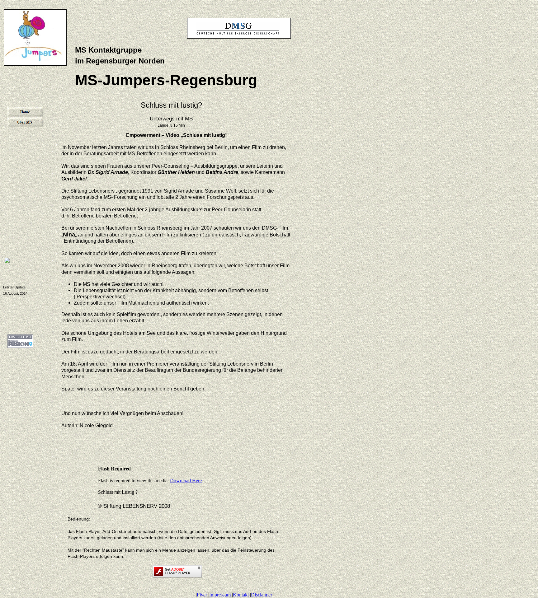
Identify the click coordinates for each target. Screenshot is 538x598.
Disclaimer (261, 594)
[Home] (25, 112)
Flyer (202, 594)
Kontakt (241, 594)
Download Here (186, 480)
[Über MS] (25, 122)
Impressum (220, 594)
